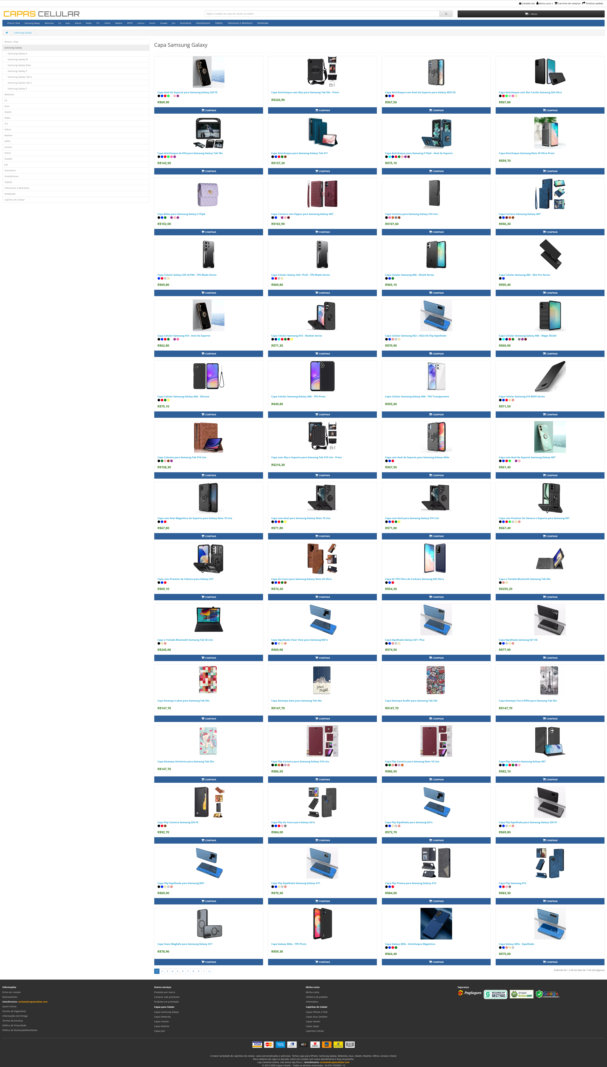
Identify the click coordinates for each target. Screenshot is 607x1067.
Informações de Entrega (15, 1015)
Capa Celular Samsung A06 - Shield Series (409, 274)
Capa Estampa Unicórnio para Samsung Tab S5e (185, 761)
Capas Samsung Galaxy (166, 1011)
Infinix (107, 23)
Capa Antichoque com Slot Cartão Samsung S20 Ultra (530, 92)
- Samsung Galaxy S (15, 71)
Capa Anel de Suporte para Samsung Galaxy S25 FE (187, 92)
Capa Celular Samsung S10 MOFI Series (522, 396)
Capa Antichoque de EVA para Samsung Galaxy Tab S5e (190, 153)
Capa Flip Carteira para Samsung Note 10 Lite (412, 761)
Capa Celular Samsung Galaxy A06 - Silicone (183, 396)
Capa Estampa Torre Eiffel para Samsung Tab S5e (528, 700)
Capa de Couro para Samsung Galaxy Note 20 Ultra (301, 579)
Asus (68, 23)
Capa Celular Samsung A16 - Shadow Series (296, 335)
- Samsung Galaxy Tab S (18, 82)
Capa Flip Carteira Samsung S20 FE (177, 822)
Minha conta (545, 3)
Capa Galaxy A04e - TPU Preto (288, 943)
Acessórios (185, 22)
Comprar (210, 110)
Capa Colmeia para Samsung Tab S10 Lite (181, 457)
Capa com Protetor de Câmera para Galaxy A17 (185, 579)
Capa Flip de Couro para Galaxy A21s (293, 822)
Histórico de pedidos (317, 996)
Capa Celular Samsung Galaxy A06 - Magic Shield (527, 335)
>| (209, 971)
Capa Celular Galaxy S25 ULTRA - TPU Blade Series (186, 274)
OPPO (130, 23)
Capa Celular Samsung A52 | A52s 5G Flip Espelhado (415, 335)
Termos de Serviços (12, 1020)
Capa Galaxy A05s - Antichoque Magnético (410, 943)
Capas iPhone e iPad (316, 1011)
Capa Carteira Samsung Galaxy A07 (520, 214)
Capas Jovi (159, 1030)
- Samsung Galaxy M (16, 59)
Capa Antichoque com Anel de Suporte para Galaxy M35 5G (420, 92)
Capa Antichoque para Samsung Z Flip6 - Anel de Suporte (419, 153)
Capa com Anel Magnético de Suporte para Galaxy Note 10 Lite (194, 518)
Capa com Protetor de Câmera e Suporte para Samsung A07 (534, 518)
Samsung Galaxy (32, 23)
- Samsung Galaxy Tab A (18, 76)
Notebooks (263, 22)
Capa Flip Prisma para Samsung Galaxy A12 (410, 883)
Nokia (89, 23)
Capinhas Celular (315, 1030)
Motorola (49, 23)
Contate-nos (528, 3)
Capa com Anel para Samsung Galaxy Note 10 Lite (300, 518)
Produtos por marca (164, 992)
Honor (152, 23)
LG (59, 23)
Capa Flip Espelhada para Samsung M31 (180, 883)
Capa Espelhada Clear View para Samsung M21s (299, 639)
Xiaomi (78, 23)
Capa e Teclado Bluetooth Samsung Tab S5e (525, 579)
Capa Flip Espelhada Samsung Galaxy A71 (295, 883)
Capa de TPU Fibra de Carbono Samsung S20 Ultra (414, 579)
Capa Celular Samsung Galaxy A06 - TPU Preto (298, 396)
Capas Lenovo (161, 1021)
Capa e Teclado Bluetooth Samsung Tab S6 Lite (185, 639)
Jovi (173, 23)
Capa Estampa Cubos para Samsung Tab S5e (183, 700)
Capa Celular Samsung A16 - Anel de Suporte (183, 335)
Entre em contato (11, 992)
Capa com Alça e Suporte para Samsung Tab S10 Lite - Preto (306, 457)
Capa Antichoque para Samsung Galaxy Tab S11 (299, 153)
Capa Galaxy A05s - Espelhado (516, 943)
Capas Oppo (312, 1026)
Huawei (163, 23)
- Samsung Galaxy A (15, 53)
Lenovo (140, 23)
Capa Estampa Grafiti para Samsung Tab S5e (411, 700)
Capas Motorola (162, 1016)
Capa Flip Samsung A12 (512, 883)
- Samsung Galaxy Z (15, 88)
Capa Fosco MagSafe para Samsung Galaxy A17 (184, 943)
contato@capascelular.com (33, 1001)
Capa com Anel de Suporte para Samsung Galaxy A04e (417, 457)
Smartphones (203, 22)
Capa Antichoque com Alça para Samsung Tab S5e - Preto (305, 92)
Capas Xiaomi (313, 1021)
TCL (98, 23)
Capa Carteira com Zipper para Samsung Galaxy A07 (302, 214)
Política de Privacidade (14, 1025)
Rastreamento (9, 996)
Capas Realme (161, 1026)
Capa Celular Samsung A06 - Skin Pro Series (524, 274)
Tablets (219, 22)
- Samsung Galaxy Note (17, 65)
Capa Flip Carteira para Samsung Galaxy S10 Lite (300, 761)
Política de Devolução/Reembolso (19, 1030)
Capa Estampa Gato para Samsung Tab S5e (296, 700)
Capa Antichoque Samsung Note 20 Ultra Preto (527, 153)
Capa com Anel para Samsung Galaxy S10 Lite (412, 518)
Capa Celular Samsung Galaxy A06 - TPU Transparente (417, 396)
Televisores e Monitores (240, 22)
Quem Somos (9, 1006)
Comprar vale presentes (167, 996)
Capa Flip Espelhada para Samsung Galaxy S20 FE (528, 822)
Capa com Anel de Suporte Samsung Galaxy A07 (527, 457)
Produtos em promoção (166, 1001)
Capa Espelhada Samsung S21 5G (518, 639)
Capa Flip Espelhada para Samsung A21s (408, 822)
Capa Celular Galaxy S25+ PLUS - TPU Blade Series (300, 274)
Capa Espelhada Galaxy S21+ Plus (404, 639)
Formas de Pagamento (14, 1011)
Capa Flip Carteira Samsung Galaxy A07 (522, 761)
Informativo (312, 1001)
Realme (118, 23)
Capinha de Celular (14, 199)
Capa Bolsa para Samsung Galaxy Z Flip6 (181, 214)
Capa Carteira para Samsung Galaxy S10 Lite (411, 214)
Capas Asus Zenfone (316, 1016)
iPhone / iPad (13, 23)
